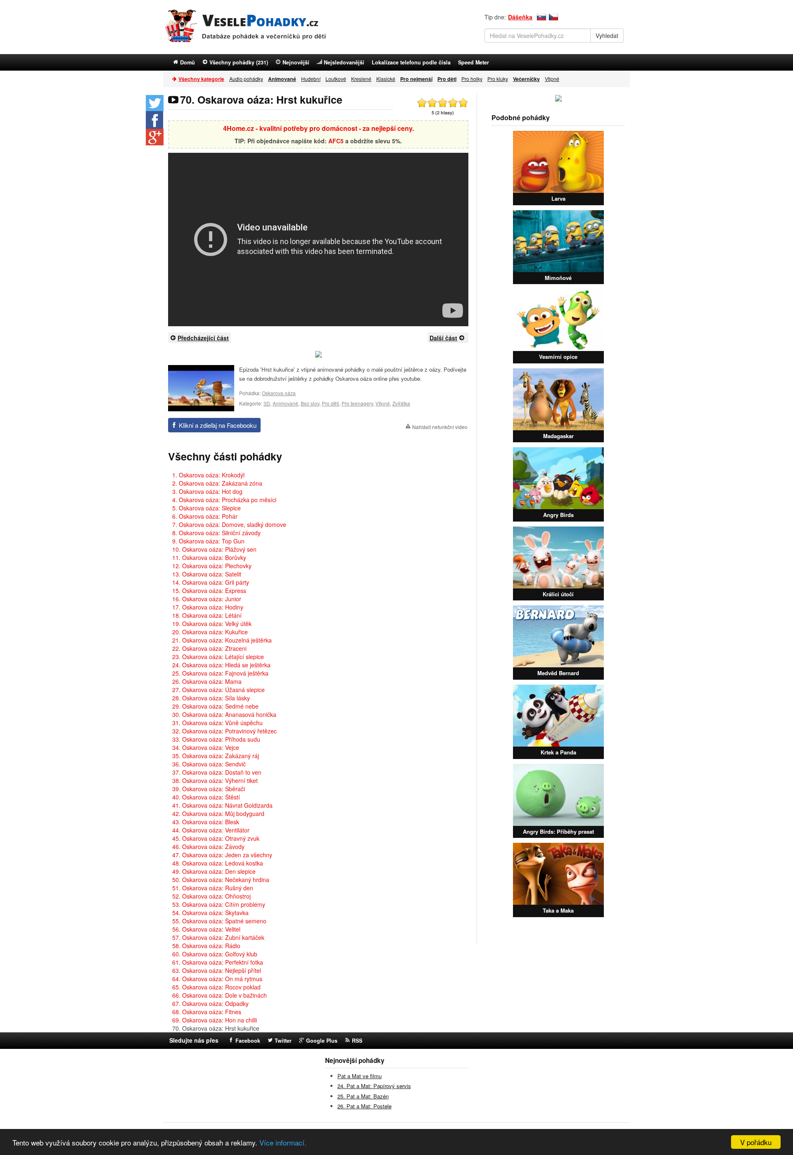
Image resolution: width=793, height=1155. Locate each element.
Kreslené (361, 78)
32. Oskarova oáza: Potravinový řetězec (224, 731)
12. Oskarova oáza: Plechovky (212, 566)
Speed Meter (473, 62)
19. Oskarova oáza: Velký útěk (212, 623)
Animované (285, 403)
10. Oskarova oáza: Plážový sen (214, 549)
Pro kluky (497, 78)
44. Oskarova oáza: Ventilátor (210, 830)
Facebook (247, 1040)
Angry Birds (558, 515)
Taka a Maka (558, 910)
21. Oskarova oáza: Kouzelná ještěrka (222, 640)
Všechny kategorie (201, 79)
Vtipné (552, 78)
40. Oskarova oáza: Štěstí (206, 797)
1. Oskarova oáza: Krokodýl (208, 475)
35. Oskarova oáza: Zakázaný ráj (215, 756)
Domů (187, 62)
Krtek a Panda (558, 752)
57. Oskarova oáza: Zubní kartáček (218, 937)
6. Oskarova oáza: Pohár (204, 516)
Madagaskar (558, 436)
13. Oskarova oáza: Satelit (206, 574)
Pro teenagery (357, 403)
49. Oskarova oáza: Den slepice (214, 871)
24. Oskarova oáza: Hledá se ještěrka (221, 665)
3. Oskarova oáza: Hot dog (207, 491)
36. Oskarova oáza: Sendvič (209, 764)
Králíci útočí (558, 594)
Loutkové (335, 78)
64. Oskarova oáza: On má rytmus (217, 979)
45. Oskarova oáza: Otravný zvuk (215, 838)
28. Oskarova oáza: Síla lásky (211, 698)
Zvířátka (401, 403)
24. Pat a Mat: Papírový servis (374, 1086)
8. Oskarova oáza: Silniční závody (216, 533)
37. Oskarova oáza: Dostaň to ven (216, 772)
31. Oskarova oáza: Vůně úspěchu (217, 723)
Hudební (311, 78)
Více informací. (282, 1142)
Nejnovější (296, 62)
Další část (443, 338)
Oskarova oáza (279, 392)
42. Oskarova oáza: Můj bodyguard (218, 813)
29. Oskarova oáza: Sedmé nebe (215, 706)
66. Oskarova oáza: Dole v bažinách (219, 995)
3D (267, 403)
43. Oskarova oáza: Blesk (205, 822)
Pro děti (330, 403)
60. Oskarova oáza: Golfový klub (214, 954)
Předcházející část (203, 338)
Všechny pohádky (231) (238, 62)
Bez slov (310, 403)
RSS (357, 1040)
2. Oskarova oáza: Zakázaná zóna (217, 483)
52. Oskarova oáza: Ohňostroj (211, 896)
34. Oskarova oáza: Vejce (205, 747)
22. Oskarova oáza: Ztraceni (209, 648)
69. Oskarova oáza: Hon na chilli (214, 1020)
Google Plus (321, 1040)
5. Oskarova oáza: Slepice (206, 508)
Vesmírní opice (558, 356)
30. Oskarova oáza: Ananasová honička (224, 714)
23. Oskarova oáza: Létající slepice (218, 656)
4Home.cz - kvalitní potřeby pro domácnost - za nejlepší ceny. (318, 128)
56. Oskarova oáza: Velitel (206, 929)
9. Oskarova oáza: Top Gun (208, 541)
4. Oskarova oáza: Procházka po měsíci (224, 500)
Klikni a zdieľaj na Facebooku (217, 425)
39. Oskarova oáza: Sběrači (208, 789)
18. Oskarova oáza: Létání (207, 615)
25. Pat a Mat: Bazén (363, 1096)
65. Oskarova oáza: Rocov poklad (216, 987)
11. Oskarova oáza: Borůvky (209, 557)
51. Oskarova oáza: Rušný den (212, 888)
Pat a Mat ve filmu (359, 1076)
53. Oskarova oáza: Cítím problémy (218, 904)
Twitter (283, 1040)
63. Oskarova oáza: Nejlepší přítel (216, 970)
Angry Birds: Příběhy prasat (558, 831)
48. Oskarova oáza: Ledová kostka (217, 863)
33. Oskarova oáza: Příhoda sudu (216, 739)
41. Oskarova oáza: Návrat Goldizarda (222, 805)
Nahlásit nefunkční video (440, 426)
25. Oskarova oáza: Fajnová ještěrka (220, 673)
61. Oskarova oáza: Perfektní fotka (217, 962)
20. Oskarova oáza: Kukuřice (210, 632)
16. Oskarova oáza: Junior (206, 599)
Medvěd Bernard (558, 673)
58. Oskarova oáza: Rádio (206, 946)
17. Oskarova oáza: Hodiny (207, 607)
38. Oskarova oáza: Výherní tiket (215, 780)
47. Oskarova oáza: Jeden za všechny (222, 855)
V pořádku (756, 1142)
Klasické (385, 78)
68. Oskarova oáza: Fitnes (206, 1012)
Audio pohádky (246, 78)
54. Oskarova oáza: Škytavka (210, 912)
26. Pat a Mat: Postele (364, 1106)
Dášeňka (520, 17)
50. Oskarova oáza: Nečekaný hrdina (220, 879)
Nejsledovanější (344, 62)
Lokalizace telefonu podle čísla (411, 62)
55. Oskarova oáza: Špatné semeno (219, 921)
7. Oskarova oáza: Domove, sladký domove (229, 524)
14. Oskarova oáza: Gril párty (210, 582)
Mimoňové (558, 278)
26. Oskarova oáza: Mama (207, 681)
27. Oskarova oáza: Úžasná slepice (218, 689)
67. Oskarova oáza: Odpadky (210, 1003)
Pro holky (471, 78)
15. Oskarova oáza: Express (209, 590)
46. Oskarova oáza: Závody (208, 846)
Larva (558, 198)
